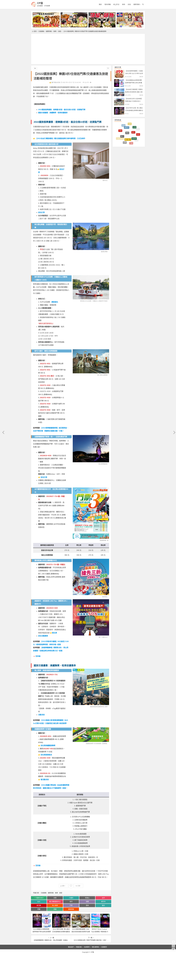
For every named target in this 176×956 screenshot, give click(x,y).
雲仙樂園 (105, 251)
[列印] (90, 82)
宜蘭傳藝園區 (103, 464)
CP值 (40, 3)
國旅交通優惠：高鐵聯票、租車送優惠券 (53, 113)
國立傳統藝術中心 (55, 901)
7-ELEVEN (120, 129)
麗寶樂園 (103, 540)
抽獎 (123, 141)
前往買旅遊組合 (46, 755)
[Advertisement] (88, 49)
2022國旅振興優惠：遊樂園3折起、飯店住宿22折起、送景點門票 (61, 109)
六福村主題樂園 (103, 375)
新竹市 (103, 901)
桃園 (131, 138)
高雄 (55, 909)
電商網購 (107, 4)
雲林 (87, 905)
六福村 (71, 898)
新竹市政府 (104, 301)
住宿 (55, 898)
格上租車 (105, 706)
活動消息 (41, 715)
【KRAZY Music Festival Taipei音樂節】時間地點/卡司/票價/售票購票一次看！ (99, 931)
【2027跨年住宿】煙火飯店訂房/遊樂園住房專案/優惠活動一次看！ (61, 931)
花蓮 (120, 135)
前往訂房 (41, 212)
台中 (103, 898)
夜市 (71, 901)
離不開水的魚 (56, 82)
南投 (129, 143)
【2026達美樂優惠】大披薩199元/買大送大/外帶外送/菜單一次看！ (134, 73)
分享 (78, 886)
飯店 (103, 905)
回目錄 (38, 656)
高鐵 (38, 909)
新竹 (136, 128)
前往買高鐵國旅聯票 (48, 745)
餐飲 (100, 4)
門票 (71, 905)
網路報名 (55, 302)
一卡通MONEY (39, 898)
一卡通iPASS (103, 637)
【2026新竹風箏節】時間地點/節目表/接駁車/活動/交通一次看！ (134, 92)
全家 (126, 135)
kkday (105, 180)
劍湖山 (105, 597)
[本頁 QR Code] (173, 949)
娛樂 (123, 4)
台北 (38, 901)
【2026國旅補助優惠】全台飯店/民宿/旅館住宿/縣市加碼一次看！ (81, 931)
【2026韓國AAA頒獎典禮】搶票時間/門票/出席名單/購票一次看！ (42, 931)
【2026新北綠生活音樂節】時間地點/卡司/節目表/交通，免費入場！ (134, 101)
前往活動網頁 (43, 636)
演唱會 (138, 134)
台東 (135, 140)
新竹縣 (39, 905)
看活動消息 (45, 779)
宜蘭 (87, 901)
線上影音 (116, 4)
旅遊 (129, 4)
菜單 (124, 124)
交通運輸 (41, 31)
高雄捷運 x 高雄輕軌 (101, 743)
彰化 (118, 135)
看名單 (54, 633)
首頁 (35, 31)
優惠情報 (136, 4)
